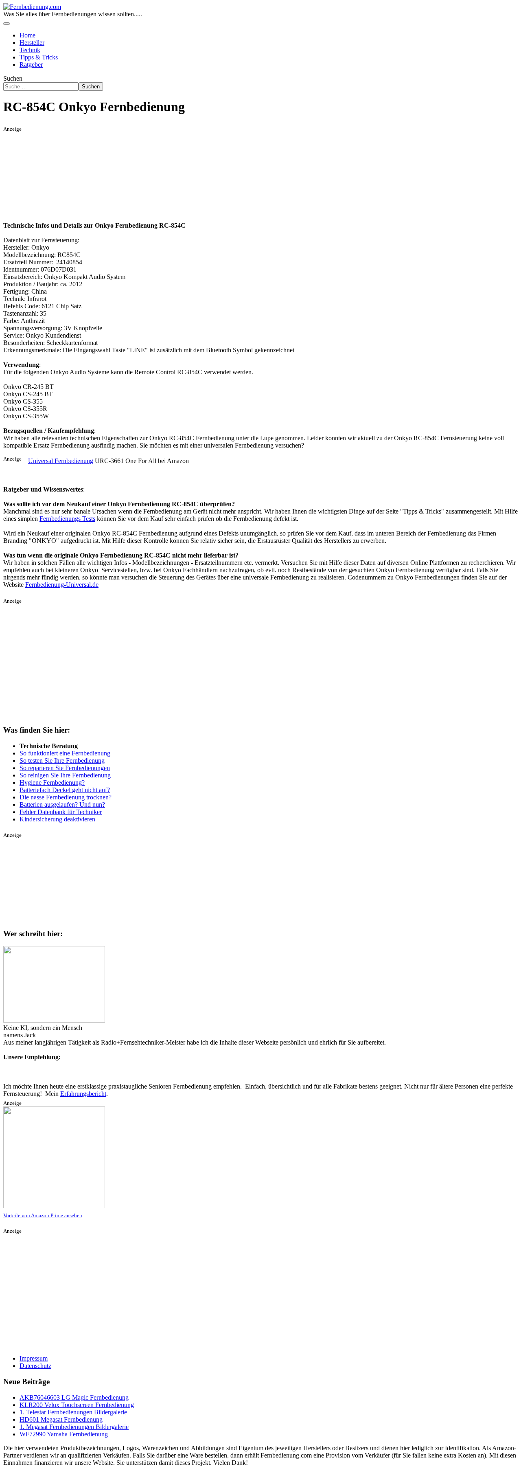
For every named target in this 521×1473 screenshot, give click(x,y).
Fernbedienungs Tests (67, 518)
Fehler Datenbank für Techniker (61, 811)
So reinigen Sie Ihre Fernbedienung (65, 775)
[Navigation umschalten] (6, 23)
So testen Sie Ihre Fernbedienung (62, 760)
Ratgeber (31, 64)
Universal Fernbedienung (60, 460)
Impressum (34, 1358)
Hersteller (32, 42)
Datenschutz (35, 1365)
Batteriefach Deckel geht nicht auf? (65, 789)
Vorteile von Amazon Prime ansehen (42, 1215)
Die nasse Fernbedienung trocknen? (66, 797)
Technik (30, 49)
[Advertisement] (54, 173)
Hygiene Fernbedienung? (52, 782)
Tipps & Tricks (39, 57)
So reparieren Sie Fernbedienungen (65, 767)
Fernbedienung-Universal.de (62, 584)
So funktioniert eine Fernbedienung (65, 753)
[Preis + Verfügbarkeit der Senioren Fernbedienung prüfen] (54, 1206)
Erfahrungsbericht (83, 1093)
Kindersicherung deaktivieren (57, 819)
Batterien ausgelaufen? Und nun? (62, 804)
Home (27, 35)
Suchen (12, 78)
